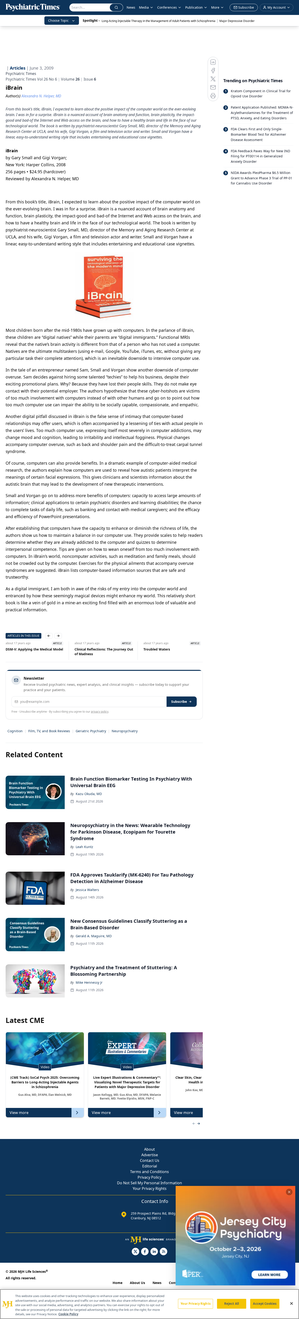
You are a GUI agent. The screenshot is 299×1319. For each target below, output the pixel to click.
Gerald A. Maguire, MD (94, 936)
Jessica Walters (87, 890)
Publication (194, 7)
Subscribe (179, 701)
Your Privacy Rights (150, 1188)
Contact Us (149, 1160)
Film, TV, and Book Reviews (49, 731)
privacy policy (99, 712)
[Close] (291, 1303)
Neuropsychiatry (125, 731)
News (131, 7)
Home (117, 1282)
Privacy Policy (149, 1177)
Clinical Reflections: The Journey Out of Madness (104, 651)
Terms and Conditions (149, 1171)
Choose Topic (58, 20)
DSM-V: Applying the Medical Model (34, 649)
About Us (137, 1282)
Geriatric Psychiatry (91, 731)
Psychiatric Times (21, 73)
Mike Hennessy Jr (89, 982)
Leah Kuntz (84, 847)
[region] (149, 1304)
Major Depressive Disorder (237, 21)
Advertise (149, 1154)
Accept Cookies (264, 1303)
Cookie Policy (68, 1314)
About (149, 1149)
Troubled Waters (156, 649)
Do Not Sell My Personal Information (149, 1182)
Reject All (231, 1303)
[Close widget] (289, 1192)
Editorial (149, 1166)
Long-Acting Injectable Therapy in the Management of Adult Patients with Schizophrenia (158, 21)
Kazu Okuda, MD (89, 794)
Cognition (15, 731)
